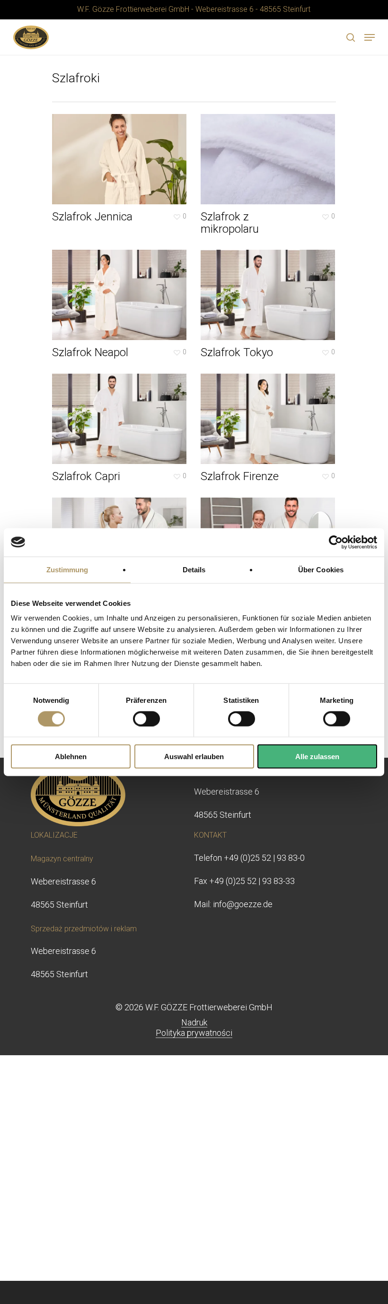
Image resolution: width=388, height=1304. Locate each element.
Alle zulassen (317, 757)
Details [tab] (194, 569)
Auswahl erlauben (194, 757)
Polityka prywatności (194, 1033)
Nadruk (194, 1022)
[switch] (146, 718)
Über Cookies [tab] (321, 569)
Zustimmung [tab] (67, 569)
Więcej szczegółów (121, 152)
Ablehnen (71, 757)
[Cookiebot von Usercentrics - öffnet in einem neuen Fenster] (335, 542)
